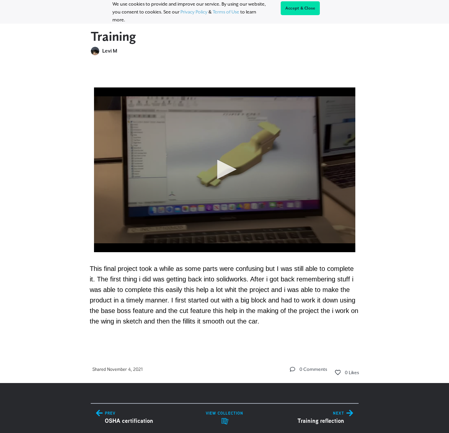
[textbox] (225, 203)
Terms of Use (226, 11)
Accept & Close (300, 8)
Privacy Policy (193, 11)
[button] (224, 169)
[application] (224, 169)
